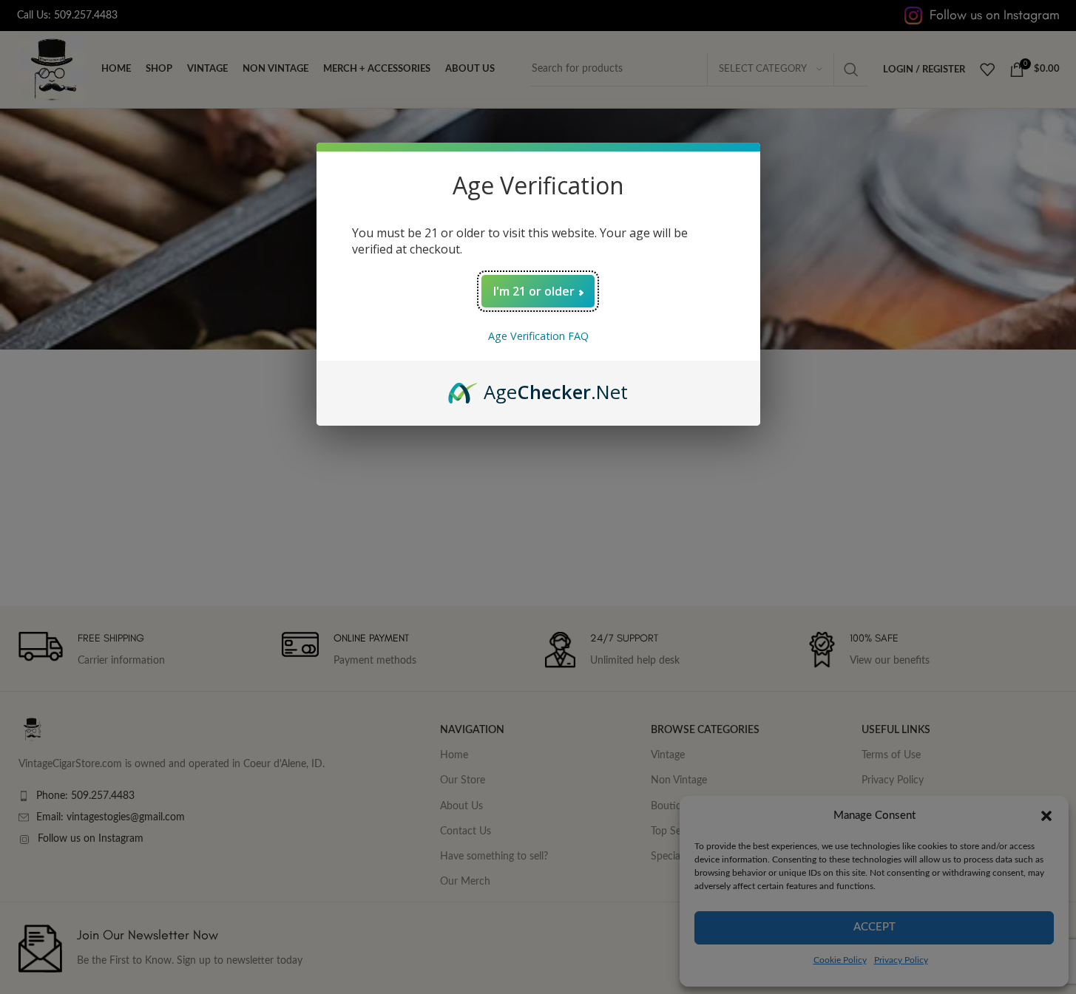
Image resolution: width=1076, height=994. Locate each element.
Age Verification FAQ (538, 336)
